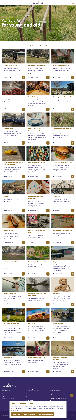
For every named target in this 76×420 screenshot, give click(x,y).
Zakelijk (53, 400)
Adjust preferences (46, 414)
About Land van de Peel (8, 398)
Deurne (28, 398)
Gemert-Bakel (29, 400)
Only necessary (29, 414)
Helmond (28, 394)
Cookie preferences (6, 415)
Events (3, 396)
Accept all (16, 414)
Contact (4, 394)
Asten (27, 396)
